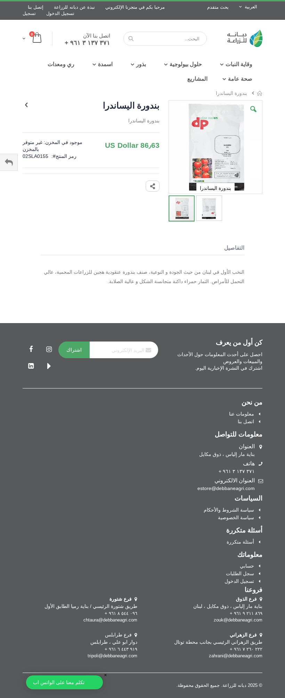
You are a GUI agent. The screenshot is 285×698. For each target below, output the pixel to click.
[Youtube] (49, 366)
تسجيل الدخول (60, 13)
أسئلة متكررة (240, 542)
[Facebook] (31, 350)
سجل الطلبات (240, 573)
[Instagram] (49, 350)
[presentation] (230, 249)
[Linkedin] (31, 366)
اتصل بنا (246, 421)
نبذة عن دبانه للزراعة (74, 7)
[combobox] (165, 39)
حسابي (247, 566)
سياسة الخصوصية (236, 517)
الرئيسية (259, 93)
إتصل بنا (35, 7)
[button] (253, 114)
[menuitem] (197, 79)
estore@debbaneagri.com (226, 488)
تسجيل (29, 13)
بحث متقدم (218, 7)
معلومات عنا (241, 414)
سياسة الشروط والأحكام (229, 510)
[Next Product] (26, 105)
